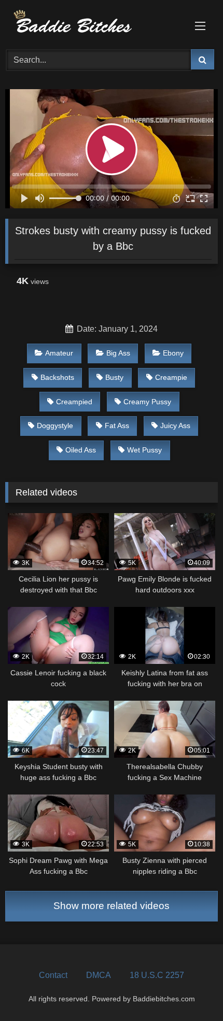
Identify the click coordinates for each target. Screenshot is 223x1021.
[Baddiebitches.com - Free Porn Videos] (91, 23)
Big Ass (118, 353)
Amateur (59, 353)
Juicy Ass (175, 425)
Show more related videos (111, 905)
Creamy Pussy (147, 402)
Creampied (74, 402)
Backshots (57, 377)
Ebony (173, 353)
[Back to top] (190, 990)
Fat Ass (117, 425)
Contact (53, 975)
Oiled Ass (80, 450)
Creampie (171, 377)
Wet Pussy (144, 450)
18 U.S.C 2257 (157, 975)
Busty (114, 377)
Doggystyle (55, 425)
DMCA (98, 975)
